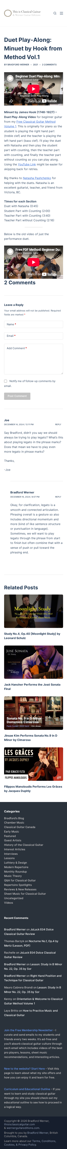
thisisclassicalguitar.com (19, 1124)
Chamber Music (14, 822)
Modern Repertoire (16, 867)
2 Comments (49, 64)
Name (11, 324)
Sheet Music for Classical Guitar (25, 893)
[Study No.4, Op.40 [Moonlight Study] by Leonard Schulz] (33, 611)
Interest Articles (14, 849)
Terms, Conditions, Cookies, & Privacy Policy (30, 1142)
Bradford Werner (22, 492)
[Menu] (61, 13)
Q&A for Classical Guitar (20, 880)
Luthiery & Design (15, 862)
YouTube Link (27, 164)
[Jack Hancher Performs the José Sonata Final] (33, 662)
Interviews (11, 854)
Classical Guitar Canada (19, 827)
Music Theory (13, 876)
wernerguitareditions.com (23, 1128)
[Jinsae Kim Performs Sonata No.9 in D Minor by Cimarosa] (33, 713)
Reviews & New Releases (20, 889)
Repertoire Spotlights (18, 885)
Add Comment (17, 348)
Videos (8, 902)
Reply (58, 424)
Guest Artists (12, 840)
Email (11, 335)
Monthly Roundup (15, 871)
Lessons (9, 858)
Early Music (11, 831)
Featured (10, 836)
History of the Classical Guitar (23, 845)
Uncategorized (13, 898)
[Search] (55, 13)
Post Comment (17, 396)
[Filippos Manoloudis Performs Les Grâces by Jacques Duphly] (33, 764)
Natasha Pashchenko (37, 178)
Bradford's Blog (14, 818)
